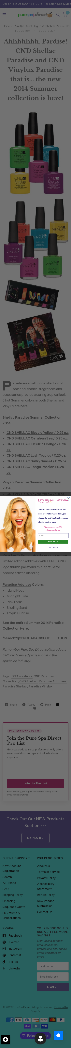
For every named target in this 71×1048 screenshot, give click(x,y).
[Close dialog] (68, 498)
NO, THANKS (53, 547)
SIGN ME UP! (53, 542)
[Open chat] (58, 1035)
